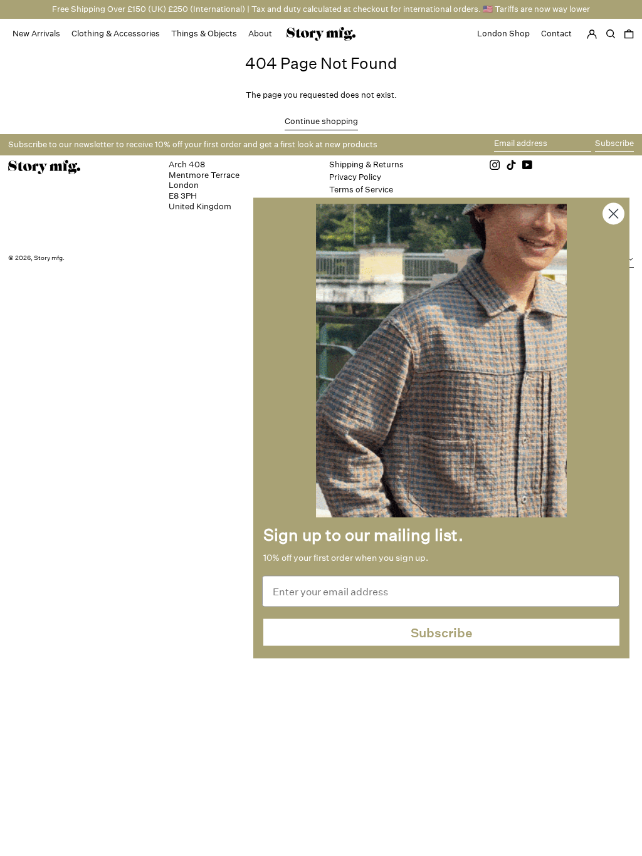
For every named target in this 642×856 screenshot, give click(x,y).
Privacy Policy (355, 177)
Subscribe (442, 632)
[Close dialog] (613, 214)
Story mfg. (49, 258)
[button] (629, 33)
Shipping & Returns (366, 164)
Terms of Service (361, 189)
